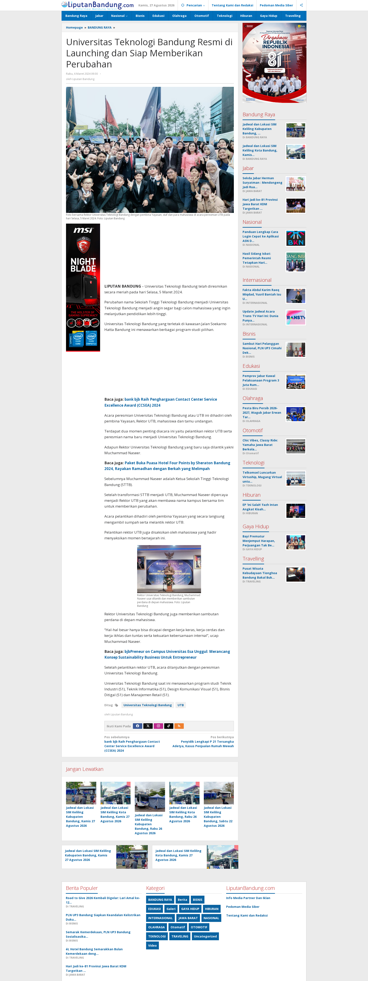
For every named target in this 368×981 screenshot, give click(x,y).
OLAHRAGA (156, 927)
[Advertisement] (169, 253)
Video (152, 945)
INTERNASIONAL (160, 918)
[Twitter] (148, 726)
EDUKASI (154, 909)
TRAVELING (179, 936)
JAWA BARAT (188, 918)
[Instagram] (158, 726)
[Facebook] (137, 726)
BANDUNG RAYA (160, 900)
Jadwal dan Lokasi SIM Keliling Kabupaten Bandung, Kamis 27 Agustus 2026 (80, 817)
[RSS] (179, 726)
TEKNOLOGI (157, 936)
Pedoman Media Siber (242, 907)
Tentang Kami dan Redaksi (247, 915)
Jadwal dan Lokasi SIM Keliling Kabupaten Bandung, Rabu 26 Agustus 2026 (148, 824)
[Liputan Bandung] (98, 5)
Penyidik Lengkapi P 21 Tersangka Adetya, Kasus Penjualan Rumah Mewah (203, 741)
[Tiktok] (168, 726)
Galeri (171, 909)
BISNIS (197, 900)
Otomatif (178, 927)
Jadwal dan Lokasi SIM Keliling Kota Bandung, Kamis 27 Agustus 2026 (178, 855)
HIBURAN (211, 909)
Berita (182, 900)
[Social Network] (301, 5)
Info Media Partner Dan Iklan (248, 898)
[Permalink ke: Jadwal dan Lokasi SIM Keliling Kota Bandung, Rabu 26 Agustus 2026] (184, 793)
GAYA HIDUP (190, 909)
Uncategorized (205, 936)
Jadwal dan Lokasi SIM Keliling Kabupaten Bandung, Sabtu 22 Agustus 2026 (218, 817)
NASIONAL (211, 918)
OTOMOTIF (199, 927)
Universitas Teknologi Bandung (148, 705)
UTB (181, 705)
